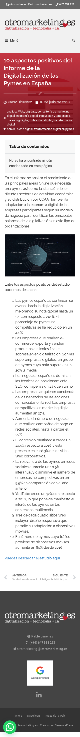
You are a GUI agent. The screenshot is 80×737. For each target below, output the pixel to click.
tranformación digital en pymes (54, 129)
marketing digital (17, 120)
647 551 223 (66, 4)
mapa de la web (55, 715)
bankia (11, 129)
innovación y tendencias (54, 115)
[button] (9, 727)
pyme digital (25, 129)
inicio (18, 715)
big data (31, 111)
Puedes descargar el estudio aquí (32, 558)
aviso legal (33, 715)
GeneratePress (64, 725)
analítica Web (15, 111)
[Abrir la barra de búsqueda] (74, 40)
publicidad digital (41, 120)
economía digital (27, 115)
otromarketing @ (42, 649)
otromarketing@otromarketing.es (30, 4)
